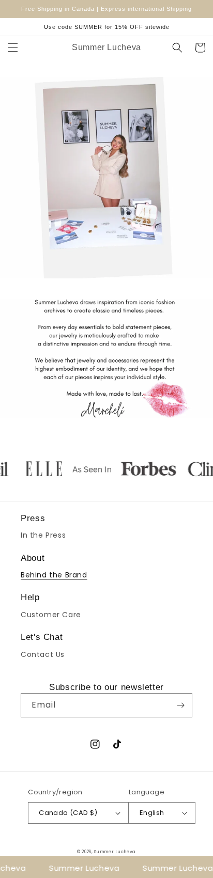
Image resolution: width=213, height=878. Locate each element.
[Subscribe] (180, 705)
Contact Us (43, 654)
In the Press (43, 535)
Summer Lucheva (115, 852)
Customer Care (51, 614)
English (152, 813)
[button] (13, 47)
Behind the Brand (54, 575)
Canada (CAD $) (68, 813)
